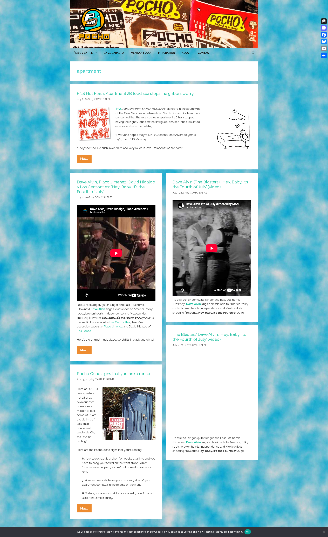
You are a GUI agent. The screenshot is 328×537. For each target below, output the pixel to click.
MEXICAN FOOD (141, 52)
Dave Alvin (98, 309)
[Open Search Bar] (253, 53)
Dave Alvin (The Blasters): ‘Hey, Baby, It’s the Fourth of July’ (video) (210, 184)
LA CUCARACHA (114, 52)
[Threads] (323, 21)
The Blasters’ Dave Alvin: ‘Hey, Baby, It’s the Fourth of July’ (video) (209, 337)
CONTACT (204, 52)
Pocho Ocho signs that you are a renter (114, 373)
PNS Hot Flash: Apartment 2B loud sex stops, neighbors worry (135, 93)
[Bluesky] (323, 41)
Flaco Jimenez (113, 326)
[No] (323, 532)
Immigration (166, 52)
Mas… (86, 160)
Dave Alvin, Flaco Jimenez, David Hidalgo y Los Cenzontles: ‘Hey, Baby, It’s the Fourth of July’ (116, 187)
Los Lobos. (84, 331)
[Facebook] (323, 34)
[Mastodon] (323, 28)
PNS (119, 108)
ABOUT (186, 52)
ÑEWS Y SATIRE (83, 52)
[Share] (323, 55)
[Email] (323, 48)
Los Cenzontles (119, 322)
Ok (247, 531)
